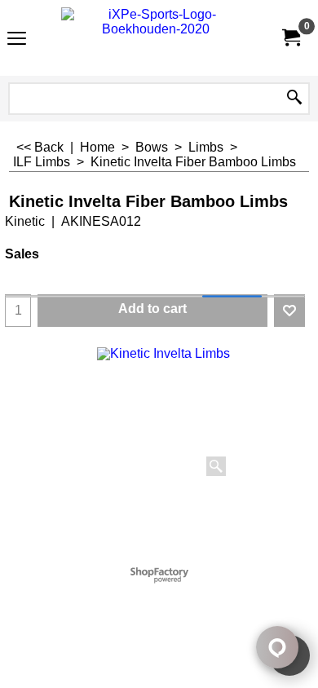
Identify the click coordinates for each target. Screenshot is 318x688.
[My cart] (290, 38)
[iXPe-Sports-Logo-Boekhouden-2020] (155, 37)
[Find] (294, 99)
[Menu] (16, 40)
